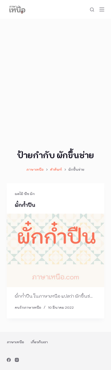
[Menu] (101, 9)
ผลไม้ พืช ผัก (25, 194)
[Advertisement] (55, 77)
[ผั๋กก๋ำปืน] (56, 250)
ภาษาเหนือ (15, 342)
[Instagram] (17, 360)
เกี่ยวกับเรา (39, 342)
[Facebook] (9, 360)
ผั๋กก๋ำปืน (25, 205)
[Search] (92, 10)
